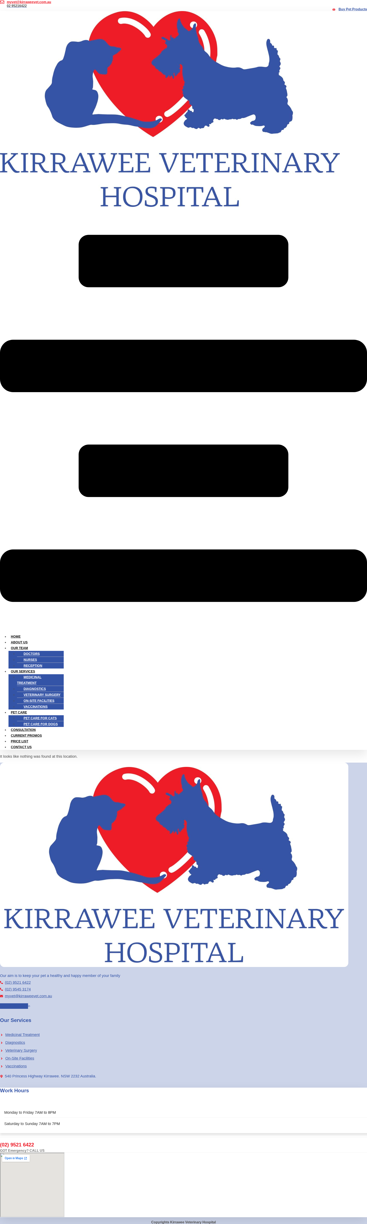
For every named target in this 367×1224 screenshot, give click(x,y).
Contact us (21, 747)
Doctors (32, 654)
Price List (19, 741)
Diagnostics (35, 689)
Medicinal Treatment (29, 680)
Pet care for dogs (41, 724)
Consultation (23, 730)
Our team (19, 648)
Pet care (19, 712)
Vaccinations (36, 706)
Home (16, 636)
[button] (183, 419)
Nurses (30, 659)
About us (19, 642)
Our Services (23, 671)
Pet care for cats (40, 718)
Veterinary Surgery (42, 695)
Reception (33, 665)
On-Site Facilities (39, 700)
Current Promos (26, 735)
